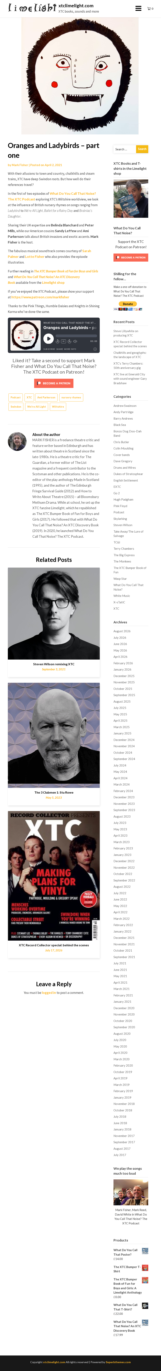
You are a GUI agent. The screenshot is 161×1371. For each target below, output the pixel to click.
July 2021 (119, 963)
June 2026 (120, 644)
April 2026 (120, 656)
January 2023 (122, 854)
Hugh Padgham (123, 499)
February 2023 (123, 848)
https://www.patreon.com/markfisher (40, 297)
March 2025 (121, 727)
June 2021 (120, 969)
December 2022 (123, 861)
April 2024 (120, 778)
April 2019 (120, 1078)
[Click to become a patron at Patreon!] (53, 383)
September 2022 (124, 880)
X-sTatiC (119, 602)
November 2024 (124, 746)
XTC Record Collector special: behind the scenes (54, 945)
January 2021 (122, 1001)
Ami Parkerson (46, 397)
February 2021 (123, 995)
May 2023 (120, 829)
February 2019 (123, 1091)
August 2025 (122, 701)
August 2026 (122, 631)
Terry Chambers (123, 548)
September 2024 (124, 759)
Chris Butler (121, 442)
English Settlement (125, 480)
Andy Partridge (123, 412)
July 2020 (119, 1040)
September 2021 (124, 957)
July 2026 (119, 637)
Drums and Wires (124, 467)
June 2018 (120, 1123)
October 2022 (122, 874)
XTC (29, 397)
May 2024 (120, 771)
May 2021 (120, 976)
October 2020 (122, 1021)
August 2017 (122, 1148)
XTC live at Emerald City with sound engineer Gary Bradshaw (130, 378)
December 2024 (123, 740)
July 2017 (119, 1155)
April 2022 (120, 912)
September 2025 (124, 695)
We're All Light (36, 406)
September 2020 (124, 1027)
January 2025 (122, 733)
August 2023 (122, 816)
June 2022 (120, 899)
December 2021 (123, 937)
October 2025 (122, 688)
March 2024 (121, 784)
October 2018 (122, 1110)
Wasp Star (120, 578)
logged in (49, 993)
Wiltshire (58, 406)
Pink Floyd (120, 506)
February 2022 (123, 925)
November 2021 (124, 944)
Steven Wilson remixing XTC (53, 664)
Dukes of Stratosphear (128, 474)
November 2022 (124, 867)
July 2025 (119, 707)
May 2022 (120, 906)
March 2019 (121, 1084)
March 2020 (121, 1059)
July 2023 (119, 822)
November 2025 (124, 682)
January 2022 (122, 931)
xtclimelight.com (76, 5)
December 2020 (123, 1008)
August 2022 (122, 886)
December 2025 (123, 676)
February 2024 (123, 791)
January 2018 (122, 1129)
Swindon (16, 406)
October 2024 (122, 752)
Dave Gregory (122, 461)
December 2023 (123, 797)
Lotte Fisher (34, 257)
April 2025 (120, 720)
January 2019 (122, 1097)
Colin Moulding (123, 448)
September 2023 (124, 810)
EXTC (117, 486)
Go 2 (116, 493)
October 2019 (122, 1072)
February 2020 (123, 1065)
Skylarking (120, 518)
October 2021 (122, 950)
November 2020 (124, 1014)
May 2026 (120, 650)
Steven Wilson (122, 525)
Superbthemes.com (118, 1362)
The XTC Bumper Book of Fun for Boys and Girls (66, 271)
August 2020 (122, 1033)
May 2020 (120, 1046)
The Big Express (124, 555)
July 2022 (119, 893)
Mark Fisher (20, 165)
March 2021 (121, 989)
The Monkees (122, 561)
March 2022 (121, 918)
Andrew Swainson (124, 405)
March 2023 (121, 842)
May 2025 (120, 714)
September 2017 (124, 1142)
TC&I (116, 542)
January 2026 (122, 669)
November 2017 (124, 1136)
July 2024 (119, 765)
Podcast (16, 397)
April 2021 (120, 982)
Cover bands (121, 455)
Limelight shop (53, 282)
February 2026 (123, 663)
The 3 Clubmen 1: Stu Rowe (53, 792)
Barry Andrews (123, 418)
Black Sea (119, 424)
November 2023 (124, 803)
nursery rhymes (71, 397)
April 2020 (120, 1052)
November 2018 (124, 1103)
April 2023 (120, 835)
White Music (121, 595)
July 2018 (119, 1116)
